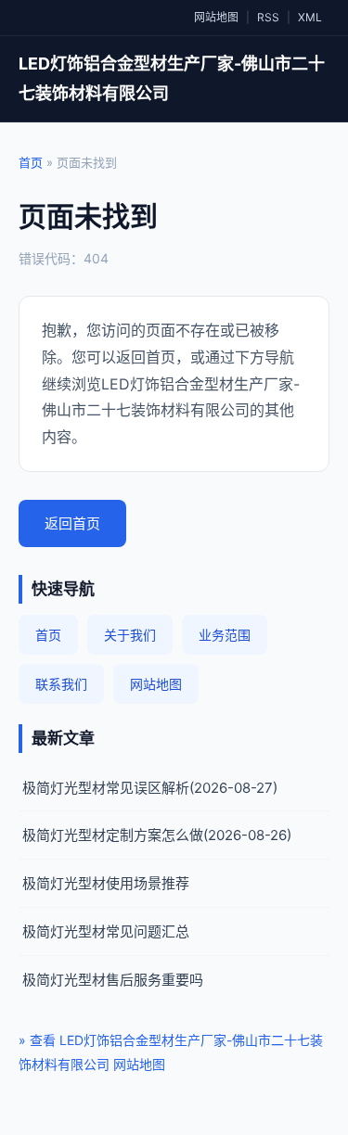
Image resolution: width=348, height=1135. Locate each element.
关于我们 (130, 635)
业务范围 (225, 635)
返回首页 (72, 523)
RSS (268, 17)
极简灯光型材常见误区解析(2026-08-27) (149, 788)
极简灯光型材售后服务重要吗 (112, 979)
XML (310, 17)
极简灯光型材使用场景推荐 (105, 883)
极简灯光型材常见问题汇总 (105, 931)
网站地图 (216, 17)
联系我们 (61, 684)
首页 (31, 162)
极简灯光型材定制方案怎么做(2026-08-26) (156, 835)
